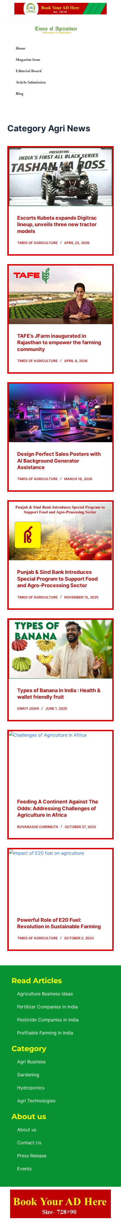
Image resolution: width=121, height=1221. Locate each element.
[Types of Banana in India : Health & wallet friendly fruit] (60, 649)
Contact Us (29, 1142)
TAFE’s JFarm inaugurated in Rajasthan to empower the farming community (59, 342)
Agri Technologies (36, 1101)
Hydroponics (30, 1087)
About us (26, 1129)
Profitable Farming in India (45, 1033)
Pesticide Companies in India (48, 1020)
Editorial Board (28, 71)
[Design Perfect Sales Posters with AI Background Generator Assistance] (60, 413)
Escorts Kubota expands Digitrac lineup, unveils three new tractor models (57, 224)
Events (24, 1168)
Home (20, 48)
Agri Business (31, 1061)
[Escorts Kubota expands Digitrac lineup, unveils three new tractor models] (60, 176)
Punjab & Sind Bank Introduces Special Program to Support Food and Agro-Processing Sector (57, 578)
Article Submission (31, 82)
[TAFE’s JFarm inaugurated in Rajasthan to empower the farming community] (60, 295)
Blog (19, 93)
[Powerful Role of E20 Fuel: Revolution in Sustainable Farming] (60, 878)
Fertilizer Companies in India (47, 1007)
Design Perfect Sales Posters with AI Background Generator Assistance (59, 460)
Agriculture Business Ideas (45, 994)
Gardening (28, 1074)
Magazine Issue (28, 59)
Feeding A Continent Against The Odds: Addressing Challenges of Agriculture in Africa (57, 808)
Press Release (31, 1155)
